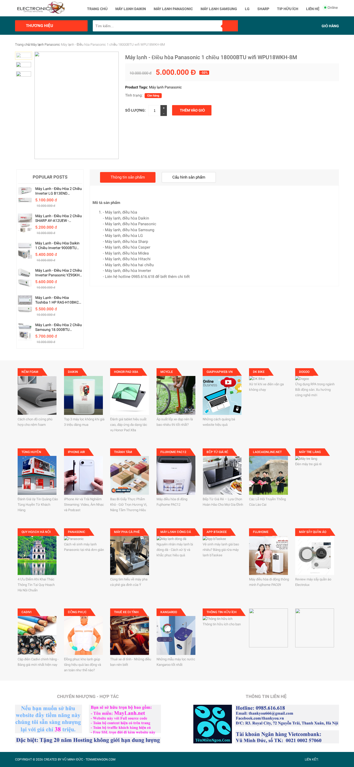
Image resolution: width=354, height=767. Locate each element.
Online (333, 7)
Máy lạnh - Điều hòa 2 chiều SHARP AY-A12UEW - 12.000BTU (58, 218)
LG (247, 9)
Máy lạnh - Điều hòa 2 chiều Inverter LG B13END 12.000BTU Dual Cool (58, 191)
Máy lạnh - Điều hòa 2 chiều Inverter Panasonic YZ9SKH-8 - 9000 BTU (58, 272)
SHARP (263, 9)
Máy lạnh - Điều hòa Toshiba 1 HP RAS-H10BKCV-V (58, 300)
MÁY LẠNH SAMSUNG (219, 9)
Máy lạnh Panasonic (45, 44)
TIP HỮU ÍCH (287, 9)
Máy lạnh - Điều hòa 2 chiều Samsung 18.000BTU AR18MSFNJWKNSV (58, 327)
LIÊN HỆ (313, 9)
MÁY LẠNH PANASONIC (173, 9)
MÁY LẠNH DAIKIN (130, 9)
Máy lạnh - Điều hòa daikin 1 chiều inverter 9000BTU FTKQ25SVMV (57, 245)
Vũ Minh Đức (72, 759)
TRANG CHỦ (97, 9)
